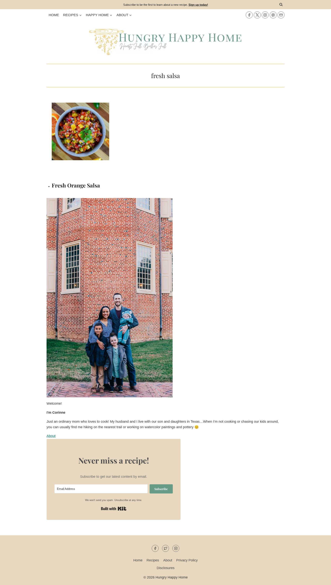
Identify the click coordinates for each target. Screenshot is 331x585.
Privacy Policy (187, 560)
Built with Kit (113, 508)
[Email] (281, 15)
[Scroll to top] (321, 579)
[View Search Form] (281, 4)
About (167, 560)
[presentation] (108, 140)
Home (54, 15)
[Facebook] (249, 15)
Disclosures (166, 568)
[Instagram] (265, 15)
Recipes (153, 560)
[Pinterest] (273, 15)
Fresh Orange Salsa (76, 185)
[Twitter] (257, 15)
